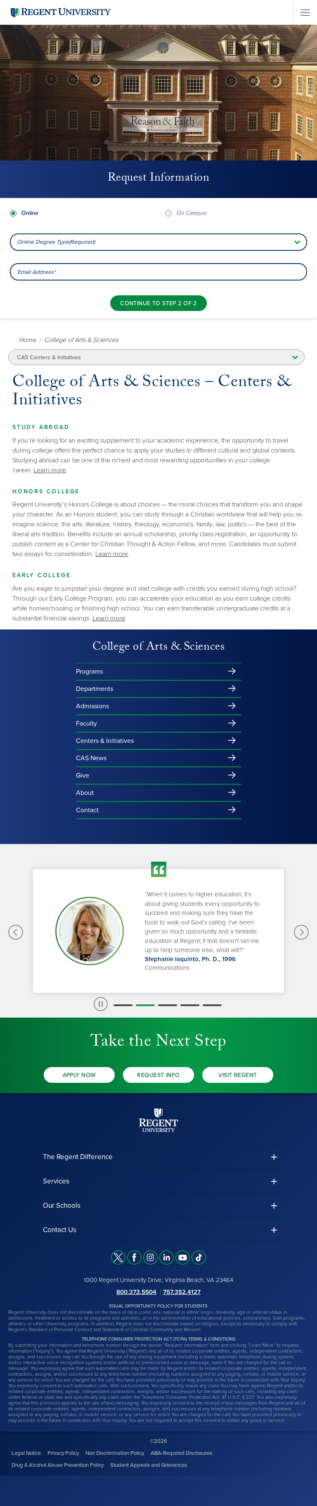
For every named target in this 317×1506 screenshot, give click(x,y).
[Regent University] (59, 12)
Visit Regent (237, 1075)
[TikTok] (199, 1257)
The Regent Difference (78, 1156)
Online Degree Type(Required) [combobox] (56, 241)
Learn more (49, 470)
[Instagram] (150, 1257)
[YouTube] (182, 1257)
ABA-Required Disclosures (181, 1452)
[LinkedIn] (166, 1257)
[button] (123, 1005)
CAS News (91, 758)
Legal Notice (26, 1452)
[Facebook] (134, 1257)
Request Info (158, 1075)
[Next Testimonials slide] (301, 932)
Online (29, 213)
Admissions (92, 706)
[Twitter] (118, 1257)
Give (82, 775)
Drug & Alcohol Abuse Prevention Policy (58, 1464)
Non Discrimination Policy (114, 1452)
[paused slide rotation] (101, 1004)
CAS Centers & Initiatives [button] (49, 357)
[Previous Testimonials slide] (15, 932)
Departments (94, 689)
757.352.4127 (182, 1291)
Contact (87, 810)
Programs (89, 671)
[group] (158, 931)
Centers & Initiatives (105, 741)
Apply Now (79, 1075)
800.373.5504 (136, 1291)
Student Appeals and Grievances (148, 1464)
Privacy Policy (63, 1452)
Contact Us (59, 1229)
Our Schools (61, 1205)
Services (56, 1181)
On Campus (191, 213)
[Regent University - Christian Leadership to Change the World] (158, 1119)
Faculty (86, 723)
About (85, 793)
